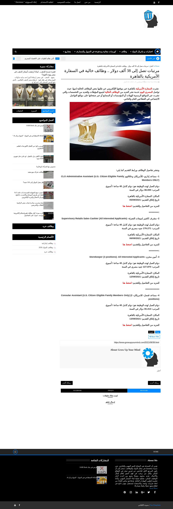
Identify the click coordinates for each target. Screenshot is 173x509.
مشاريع (68, 51)
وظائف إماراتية (47, 243)
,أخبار (125, 82)
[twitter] (148, 492)
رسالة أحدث (154, 383)
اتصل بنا (77, 2)
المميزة (34, 111)
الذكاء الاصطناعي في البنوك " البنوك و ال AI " (27, 136)
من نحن (87, 2)
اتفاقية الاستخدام (47, 2)
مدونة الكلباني (143, 505)
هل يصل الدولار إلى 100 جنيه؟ (33, 182)
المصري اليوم (146, 92)
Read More (153, 488)
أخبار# (151, 332)
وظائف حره (48, 252)
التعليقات (19, 111)
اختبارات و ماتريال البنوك (142, 51)
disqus (111, 390)
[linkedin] (136, 492)
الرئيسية (97, 2)
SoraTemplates (155, 505)
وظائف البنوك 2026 (46, 247)
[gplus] (142, 492)
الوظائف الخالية (112, 92)
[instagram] (130, 492)
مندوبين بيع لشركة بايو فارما (45, 167)
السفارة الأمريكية (144, 88)
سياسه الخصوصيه (63, 2)
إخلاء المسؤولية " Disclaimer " (25, 2)
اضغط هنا (127, 206)
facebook (77, 390)
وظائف (124, 51)
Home (157, 66)
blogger (144, 390)
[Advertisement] (58, 27)
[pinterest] (124, 492)
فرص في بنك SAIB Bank (34, 125)
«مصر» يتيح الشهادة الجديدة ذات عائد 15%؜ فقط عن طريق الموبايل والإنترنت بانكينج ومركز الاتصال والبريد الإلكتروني (28, 195)
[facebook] (159, 2)
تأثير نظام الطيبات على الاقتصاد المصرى (48, 58)
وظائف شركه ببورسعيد (35, 172)
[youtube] (154, 2)
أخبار (66, 58)
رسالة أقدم (67, 383)
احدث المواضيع (48, 111)
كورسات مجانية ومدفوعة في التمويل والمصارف (96, 51)
